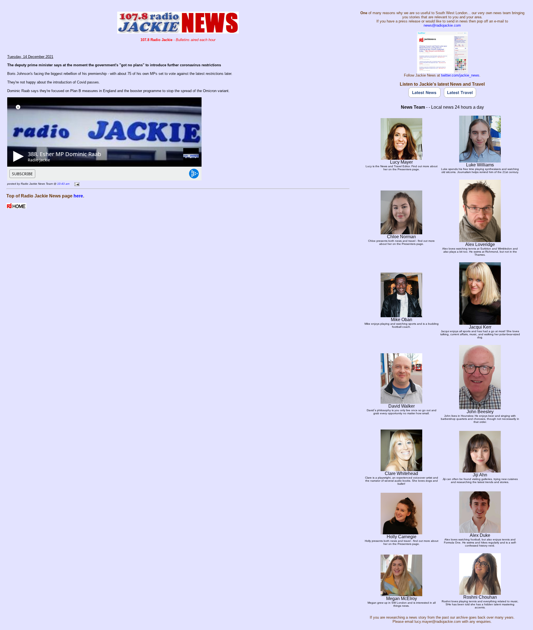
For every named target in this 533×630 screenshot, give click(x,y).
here (78, 196)
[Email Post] (75, 183)
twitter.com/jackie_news (460, 75)
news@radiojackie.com (442, 25)
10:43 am (63, 183)
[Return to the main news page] (178, 32)
